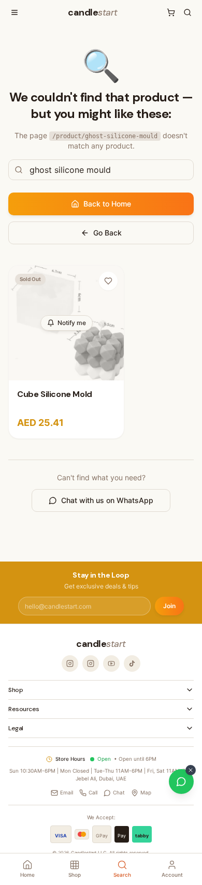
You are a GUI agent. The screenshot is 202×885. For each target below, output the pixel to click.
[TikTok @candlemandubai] (132, 663)
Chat (119, 792)
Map (145, 792)
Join (169, 606)
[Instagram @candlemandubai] (70, 663)
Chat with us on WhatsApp (107, 500)
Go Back (107, 232)
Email (66, 792)
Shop (15, 690)
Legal (15, 728)
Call (93, 792)
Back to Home (107, 203)
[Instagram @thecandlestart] (90, 663)
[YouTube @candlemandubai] (111, 663)
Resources (23, 709)
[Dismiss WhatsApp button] (190, 770)
